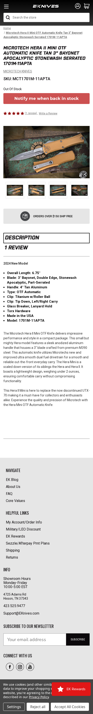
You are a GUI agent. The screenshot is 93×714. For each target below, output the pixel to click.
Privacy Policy (39, 697)
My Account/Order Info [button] (24, 522)
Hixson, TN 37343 (16, 598)
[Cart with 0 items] (87, 6)
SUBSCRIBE (78, 639)
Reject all (37, 706)
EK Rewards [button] (15, 536)
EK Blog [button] (12, 480)
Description (22, 237)
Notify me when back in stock (46, 98)
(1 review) (31, 113)
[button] (10, 667)
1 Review (16, 247)
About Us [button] (13, 487)
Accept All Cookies (69, 706)
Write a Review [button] (48, 113)
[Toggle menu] (6, 8)
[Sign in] (78, 6)
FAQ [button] (9, 494)
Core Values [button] (15, 501)
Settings (14, 706)
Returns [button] (12, 557)
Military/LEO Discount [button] (23, 529)
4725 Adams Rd (14, 594)
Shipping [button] (13, 550)
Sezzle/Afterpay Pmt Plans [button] (28, 543)
